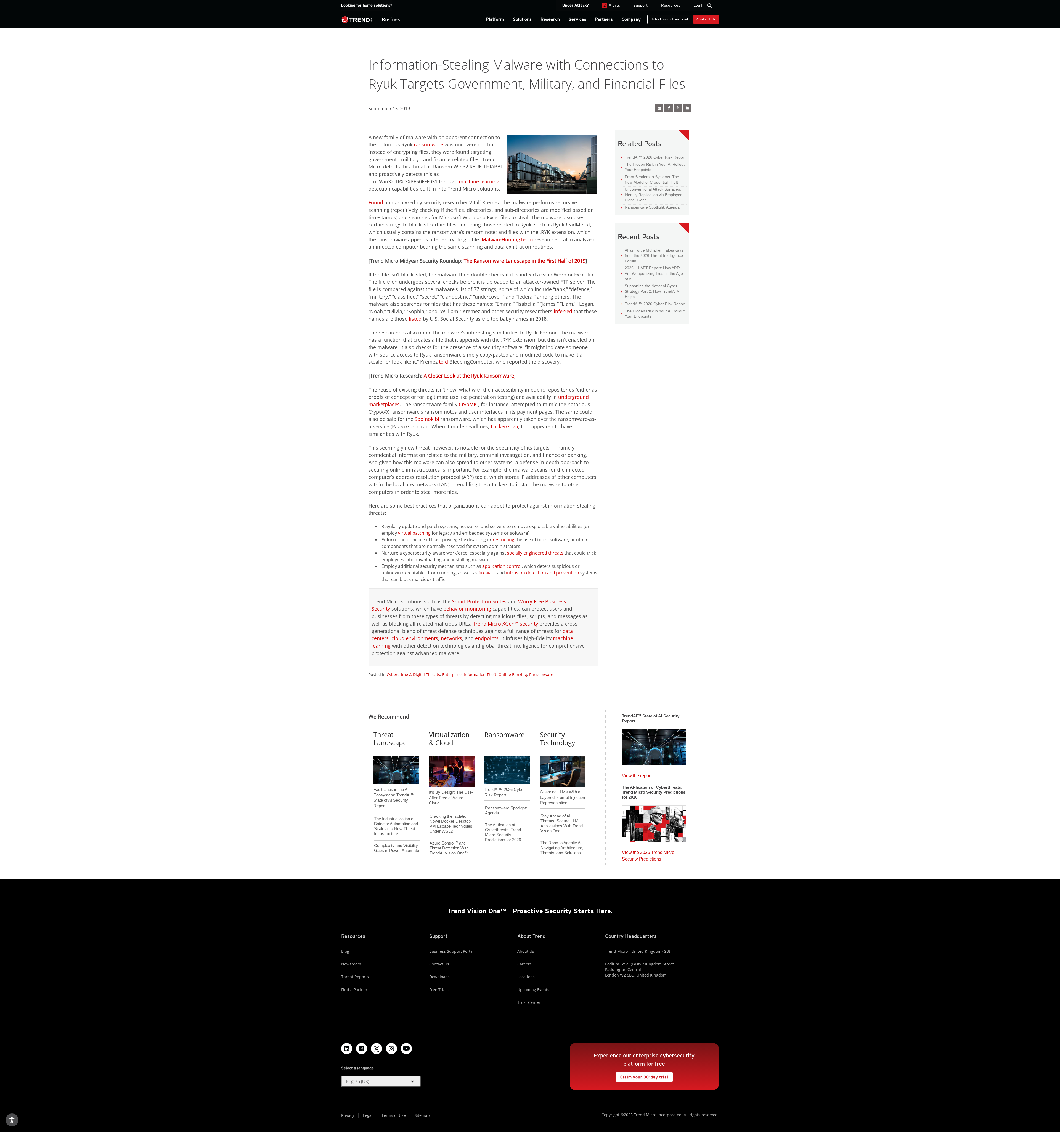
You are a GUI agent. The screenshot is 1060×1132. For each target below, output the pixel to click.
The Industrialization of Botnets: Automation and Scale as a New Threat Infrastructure (396, 826)
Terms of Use (393, 1115)
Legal (368, 1115)
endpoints (487, 638)
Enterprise (452, 674)
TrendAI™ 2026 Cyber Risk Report (655, 157)
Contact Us (706, 19)
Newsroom (351, 964)
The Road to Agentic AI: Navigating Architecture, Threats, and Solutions (561, 847)
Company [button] (631, 19)
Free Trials (439, 989)
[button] (381, 1081)
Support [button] (640, 5)
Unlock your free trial (667, 18)
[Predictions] (654, 821)
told (443, 361)
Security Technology (557, 738)
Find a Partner (354, 989)
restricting (503, 540)
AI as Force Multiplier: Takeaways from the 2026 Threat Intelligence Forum (652, 255)
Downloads (439, 976)
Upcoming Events (533, 989)
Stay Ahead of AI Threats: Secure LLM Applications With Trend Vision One (561, 823)
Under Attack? (575, 5)
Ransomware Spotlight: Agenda (650, 207)
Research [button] (550, 19)
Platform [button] (495, 19)
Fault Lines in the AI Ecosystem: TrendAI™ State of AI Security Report (394, 788)
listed (415, 318)
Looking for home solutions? (366, 5)
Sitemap (422, 1115)
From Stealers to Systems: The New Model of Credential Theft (650, 179)
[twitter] (678, 108)
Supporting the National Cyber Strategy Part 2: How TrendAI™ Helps (650, 291)
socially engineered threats (535, 553)
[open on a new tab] (376, 1048)
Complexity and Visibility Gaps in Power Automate (396, 848)
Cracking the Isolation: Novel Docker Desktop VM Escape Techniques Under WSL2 (451, 823)
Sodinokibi (427, 419)
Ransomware (541, 674)
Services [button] (577, 19)
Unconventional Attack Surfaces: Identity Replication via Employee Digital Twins (651, 194)
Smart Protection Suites (479, 601)
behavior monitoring (467, 608)
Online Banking (513, 674)
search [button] (710, 5)
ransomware (428, 144)
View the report (636, 774)
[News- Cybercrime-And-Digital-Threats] (659, 108)
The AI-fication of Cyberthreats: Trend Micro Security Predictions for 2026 (503, 832)
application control (502, 566)
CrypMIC (468, 404)
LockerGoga (504, 426)
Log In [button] (698, 5)
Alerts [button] (611, 5)
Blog (345, 951)
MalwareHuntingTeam (507, 239)
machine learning (479, 181)
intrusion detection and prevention (542, 573)
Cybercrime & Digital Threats (413, 674)
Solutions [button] (522, 19)
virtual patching (414, 533)
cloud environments (414, 638)
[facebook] (668, 108)
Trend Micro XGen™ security (505, 623)
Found (376, 202)
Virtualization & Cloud (449, 738)
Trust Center (528, 1002)
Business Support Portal (451, 951)
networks (451, 638)
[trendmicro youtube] (406, 1048)
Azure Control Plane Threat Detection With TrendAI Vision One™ (449, 848)
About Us (525, 951)
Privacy (347, 1115)
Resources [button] (670, 5)
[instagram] (391, 1048)
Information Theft (480, 674)
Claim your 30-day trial (642, 1075)
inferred (563, 311)
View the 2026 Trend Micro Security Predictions (648, 854)
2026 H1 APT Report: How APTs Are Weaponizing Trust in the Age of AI (652, 273)
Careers (524, 964)
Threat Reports (355, 976)
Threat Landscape (390, 738)
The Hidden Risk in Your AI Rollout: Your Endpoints (653, 167)
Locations (526, 976)
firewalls (487, 573)
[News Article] (654, 745)
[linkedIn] (687, 108)
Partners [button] (604, 19)
